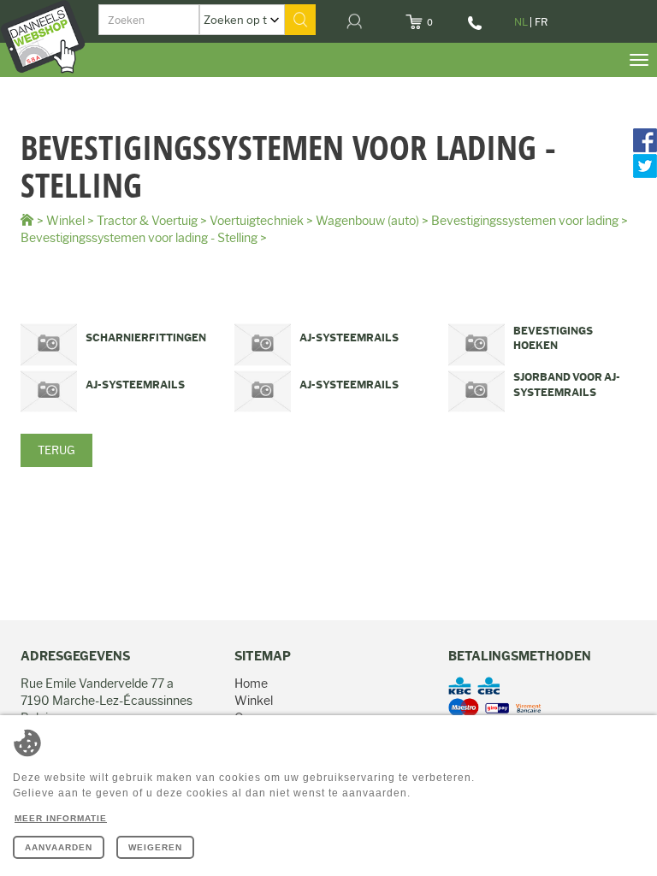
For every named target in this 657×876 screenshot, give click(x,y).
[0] (443, 17)
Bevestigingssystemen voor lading (525, 220)
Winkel (65, 220)
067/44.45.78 (476, 29)
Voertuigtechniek (257, 220)
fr (541, 21)
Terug (56, 450)
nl (521, 21)
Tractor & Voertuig (147, 220)
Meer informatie (61, 818)
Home (251, 683)
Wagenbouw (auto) (367, 220)
